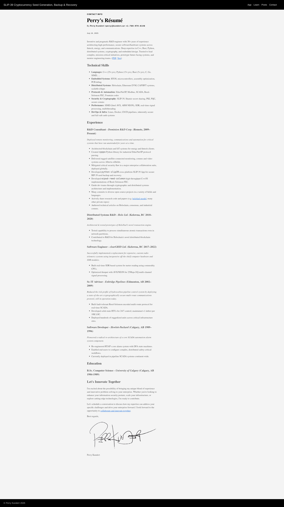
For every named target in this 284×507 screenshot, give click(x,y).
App (249, 5)
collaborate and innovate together (115, 410)
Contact (273, 5)
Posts (264, 5)
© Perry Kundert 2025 (14, 503)
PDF (114, 58)
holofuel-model (139, 198)
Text (119, 58)
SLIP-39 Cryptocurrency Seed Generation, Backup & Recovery (40, 4)
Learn (256, 5)
